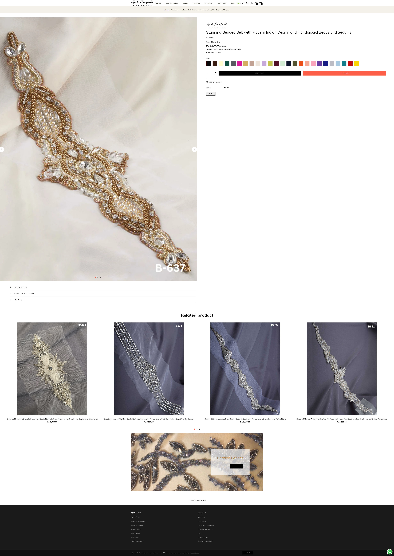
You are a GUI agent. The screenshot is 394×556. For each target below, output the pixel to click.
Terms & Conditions (205, 541)
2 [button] (97, 277)
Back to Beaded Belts (198, 500)
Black (209, 63)
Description (20, 287)
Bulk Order (211, 94)
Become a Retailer (138, 521)
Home (167, 10)
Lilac (264, 63)
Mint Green (283, 64)
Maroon (277, 63)
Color (208, 58)
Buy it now (344, 73)
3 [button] (100, 277)
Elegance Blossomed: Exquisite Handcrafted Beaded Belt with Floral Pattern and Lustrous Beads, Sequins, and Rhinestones (52, 419)
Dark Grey (234, 64)
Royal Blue (326, 64)
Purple (320, 63)
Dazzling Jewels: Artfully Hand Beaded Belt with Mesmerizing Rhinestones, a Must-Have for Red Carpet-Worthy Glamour (149, 419)
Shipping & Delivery (205, 529)
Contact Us (202, 521)
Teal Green (345, 64)
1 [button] (95, 277)
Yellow (357, 63)
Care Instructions (24, 293)
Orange (302, 63)
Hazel (252, 63)
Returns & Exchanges (206, 525)
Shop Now (236, 466)
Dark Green (228, 64)
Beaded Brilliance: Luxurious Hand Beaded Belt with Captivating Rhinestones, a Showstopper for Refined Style (245, 419)
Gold (246, 63)
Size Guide (135, 517)
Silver (332, 63)
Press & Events (137, 525)
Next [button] (194, 149)
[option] (52, 376)
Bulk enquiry (135, 533)
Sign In (252, 3)
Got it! (248, 553)
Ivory (258, 63)
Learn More (195, 553)
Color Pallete (136, 529)
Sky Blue (338, 64)
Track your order (137, 541)
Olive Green (295, 64)
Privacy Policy (203, 537)
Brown (215, 63)
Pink (313, 63)
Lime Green (271, 64)
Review (18, 299)
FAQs (200, 533)
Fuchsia (240, 63)
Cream (221, 63)
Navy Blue (289, 64)
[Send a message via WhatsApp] (390, 552)
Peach (308, 63)
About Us (201, 517)
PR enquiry (135, 537)
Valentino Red (351, 64)
